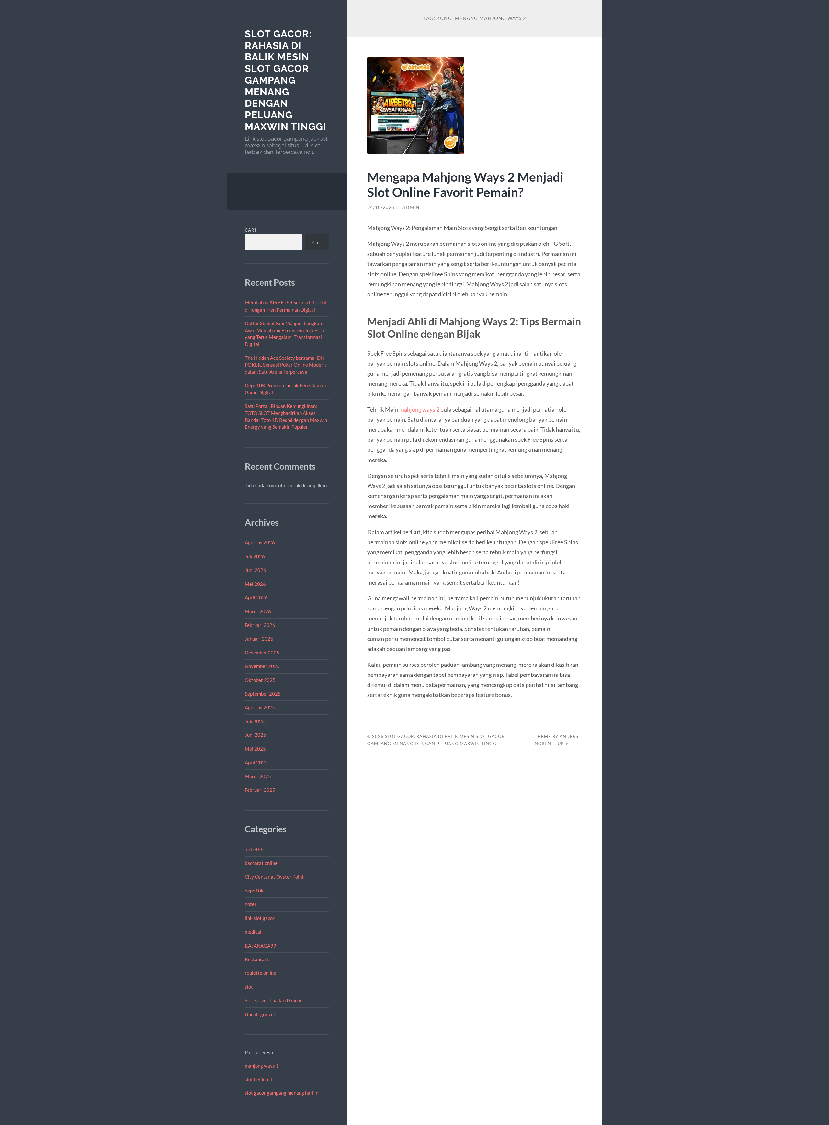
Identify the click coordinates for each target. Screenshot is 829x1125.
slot (249, 987)
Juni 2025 (255, 735)
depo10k (254, 890)
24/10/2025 (380, 207)
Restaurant (257, 959)
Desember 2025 (262, 652)
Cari (250, 230)
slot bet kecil (258, 1079)
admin (411, 207)
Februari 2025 (260, 790)
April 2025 (256, 762)
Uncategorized (260, 1014)
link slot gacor (260, 918)
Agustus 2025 (260, 707)
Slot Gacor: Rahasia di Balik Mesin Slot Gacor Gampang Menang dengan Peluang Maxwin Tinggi (285, 80)
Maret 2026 (258, 611)
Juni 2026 (255, 570)
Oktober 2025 (260, 680)
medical (253, 932)
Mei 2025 (255, 749)
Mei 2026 (255, 584)
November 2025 (262, 666)
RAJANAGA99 (260, 946)
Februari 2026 (260, 625)
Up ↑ (563, 743)
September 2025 (263, 694)
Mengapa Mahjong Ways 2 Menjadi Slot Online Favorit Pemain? (465, 184)
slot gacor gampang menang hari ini (282, 1093)
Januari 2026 (259, 639)
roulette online (260, 973)
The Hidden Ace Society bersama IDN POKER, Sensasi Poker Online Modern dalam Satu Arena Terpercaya (285, 365)
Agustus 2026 (260, 542)
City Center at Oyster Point (274, 877)
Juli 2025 (255, 721)
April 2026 (256, 597)
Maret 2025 (258, 776)
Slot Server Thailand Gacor (273, 1000)
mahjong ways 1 (262, 1066)
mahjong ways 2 (419, 409)
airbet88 (254, 849)
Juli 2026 (255, 556)
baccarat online (261, 863)
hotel (250, 904)
